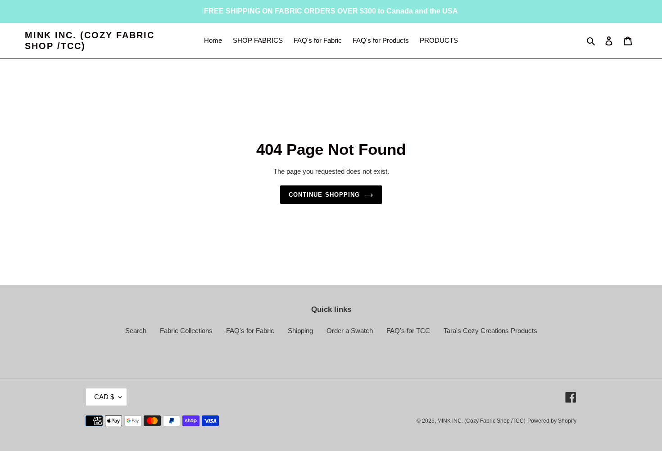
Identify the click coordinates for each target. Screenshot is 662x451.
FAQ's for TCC (408, 330)
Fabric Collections (186, 330)
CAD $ (104, 397)
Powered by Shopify (551, 421)
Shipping (300, 330)
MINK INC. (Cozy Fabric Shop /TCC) (89, 40)
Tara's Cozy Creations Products (490, 330)
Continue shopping (324, 194)
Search (135, 330)
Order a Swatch (349, 330)
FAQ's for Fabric (250, 330)
